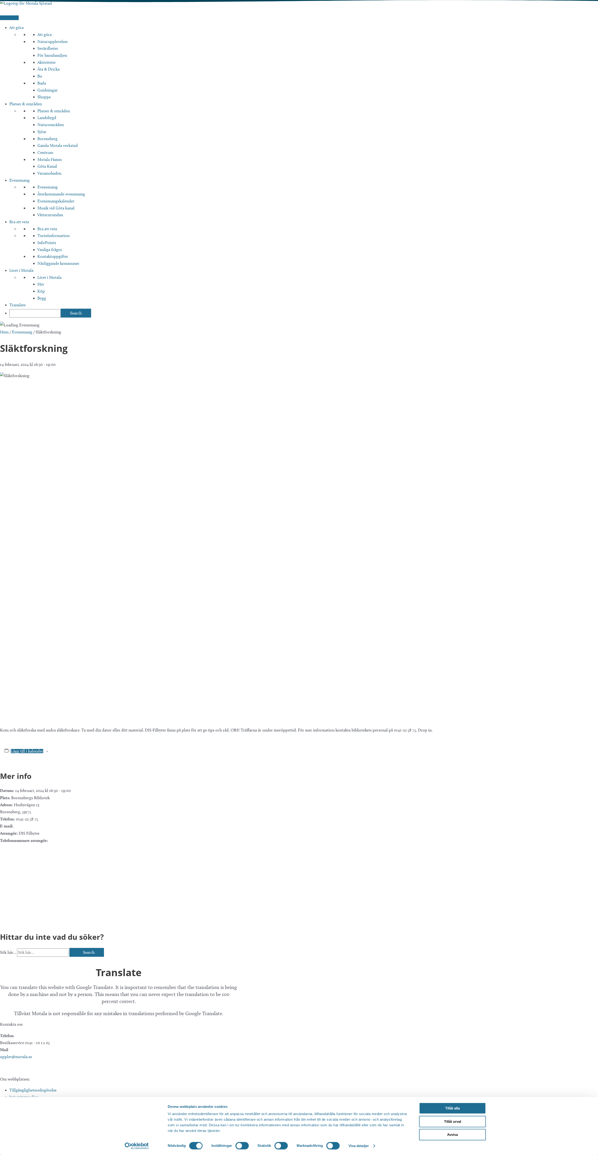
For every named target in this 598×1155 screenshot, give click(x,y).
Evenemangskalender (56, 201)
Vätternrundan (50, 214)
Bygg (41, 298)
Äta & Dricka (48, 69)
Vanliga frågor (49, 249)
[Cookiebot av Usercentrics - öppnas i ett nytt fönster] (136, 1145)
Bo (39, 76)
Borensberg (47, 138)
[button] (2, 1067)
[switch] (242, 1145)
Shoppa (44, 96)
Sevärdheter (47, 48)
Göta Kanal (47, 166)
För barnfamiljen (52, 55)
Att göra (16, 27)
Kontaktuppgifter (52, 256)
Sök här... (8, 952)
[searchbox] (35, 313)
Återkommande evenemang (61, 194)
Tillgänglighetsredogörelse (33, 1090)
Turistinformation (53, 235)
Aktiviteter (46, 62)
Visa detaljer (359, 1146)
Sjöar (41, 131)
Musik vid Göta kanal (56, 208)
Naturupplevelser (52, 41)
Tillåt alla (452, 1108)
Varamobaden (49, 173)
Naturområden (50, 124)
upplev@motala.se (16, 1056)
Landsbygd (46, 117)
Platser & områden (25, 103)
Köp (41, 291)
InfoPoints (46, 242)
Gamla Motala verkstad (57, 145)
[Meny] (9, 17)
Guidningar (47, 90)
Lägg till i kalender (27, 751)
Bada (41, 83)
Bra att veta (19, 221)
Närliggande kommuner (58, 263)
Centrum (45, 152)
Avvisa (452, 1135)
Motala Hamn (49, 159)
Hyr (40, 284)
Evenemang (19, 180)
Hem (4, 332)
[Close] (1, 960)
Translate (17, 304)
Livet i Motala (21, 270)
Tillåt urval (452, 1121)
